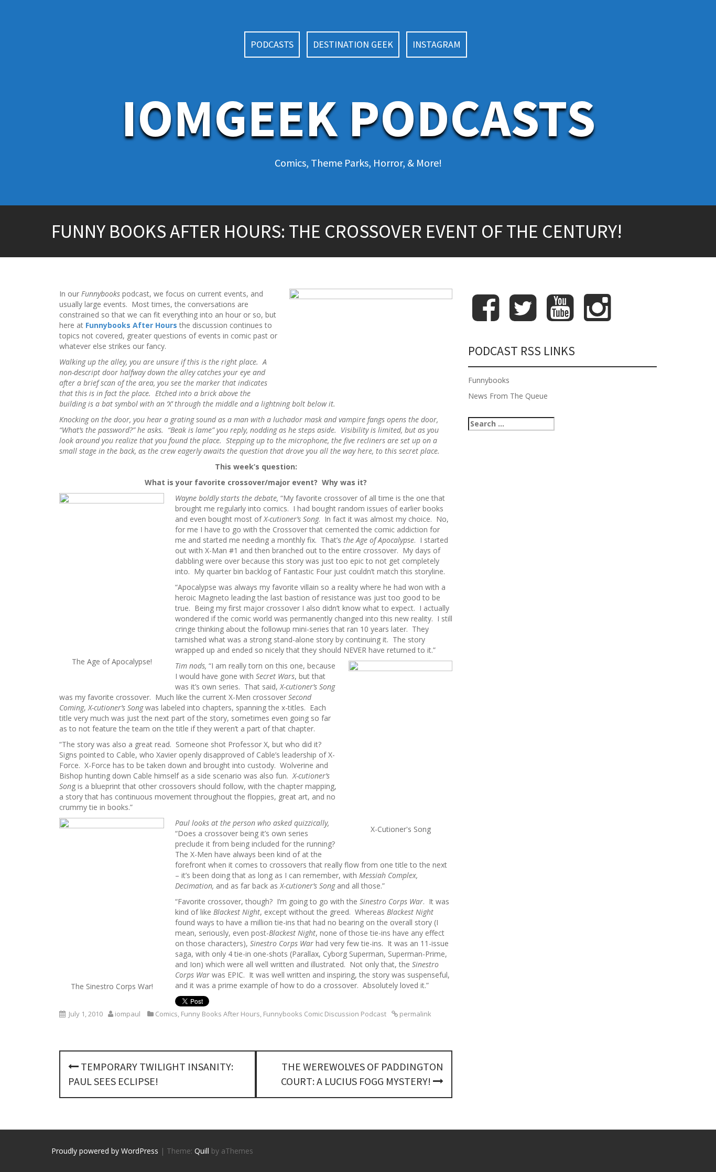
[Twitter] (522, 316)
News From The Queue (508, 396)
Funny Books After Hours (220, 1013)
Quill (201, 1151)
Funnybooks (488, 380)
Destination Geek (353, 44)
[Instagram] (597, 316)
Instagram (437, 44)
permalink (414, 1013)
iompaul (127, 1013)
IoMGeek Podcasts (358, 117)
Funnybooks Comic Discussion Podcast (324, 1013)
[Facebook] (485, 316)
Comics (166, 1013)
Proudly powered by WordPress (104, 1151)
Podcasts (272, 44)
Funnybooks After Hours (131, 325)
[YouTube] (560, 316)
